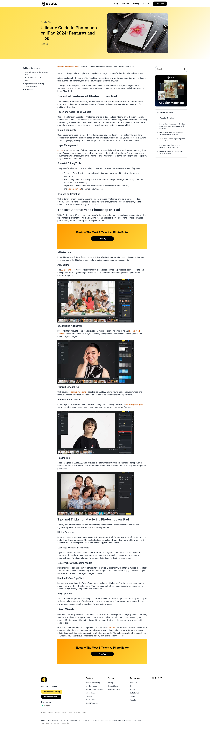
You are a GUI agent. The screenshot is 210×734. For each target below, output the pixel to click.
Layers (60, 150)
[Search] (184, 69)
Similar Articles (166, 112)
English (43, 712)
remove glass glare (134, 404)
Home (60, 67)
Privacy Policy (55, 723)
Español (84, 712)
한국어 (64, 712)
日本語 (70, 712)
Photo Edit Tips (46, 22)
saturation (76, 189)
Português (77, 712)
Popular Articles (167, 118)
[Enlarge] (131, 281)
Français (50, 712)
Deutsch (57, 712)
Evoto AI (112, 627)
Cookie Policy (65, 723)
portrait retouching (79, 392)
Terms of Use (45, 723)
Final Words (29, 89)
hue (69, 189)
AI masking (66, 270)
